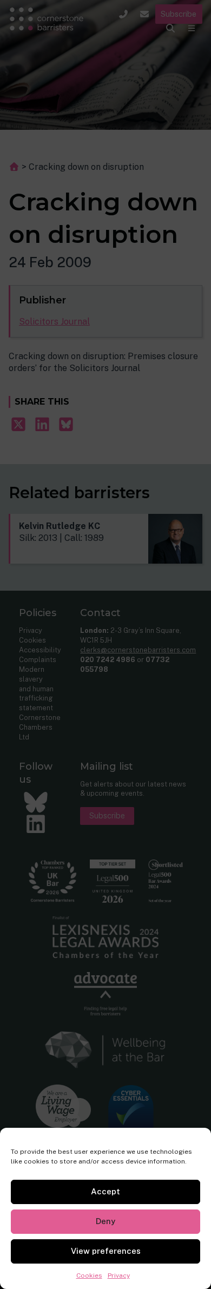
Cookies (89, 1275)
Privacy (119, 1275)
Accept (105, 1191)
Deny (105, 1221)
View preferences (106, 1250)
